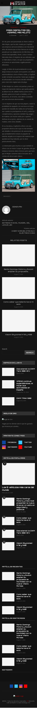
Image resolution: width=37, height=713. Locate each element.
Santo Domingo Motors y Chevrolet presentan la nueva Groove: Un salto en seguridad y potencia (25, 504)
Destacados (14, 27)
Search (4, 349)
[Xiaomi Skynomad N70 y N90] (18, 321)
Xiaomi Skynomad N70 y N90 (18, 335)
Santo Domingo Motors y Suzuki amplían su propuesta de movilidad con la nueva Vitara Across (23, 579)
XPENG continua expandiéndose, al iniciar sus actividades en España (24, 385)
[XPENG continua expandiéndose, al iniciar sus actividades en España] (8, 384)
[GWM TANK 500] (8, 401)
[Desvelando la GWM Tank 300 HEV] (8, 372)
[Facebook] (11, 686)
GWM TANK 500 (23, 398)
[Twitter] (16, 686)
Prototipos (23, 27)
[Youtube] (25, 686)
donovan (13, 35)
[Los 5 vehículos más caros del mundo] (18, 474)
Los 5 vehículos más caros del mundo (18, 488)
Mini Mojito (6, 196)
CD (27, 701)
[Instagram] (21, 686)
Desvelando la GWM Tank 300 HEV (25, 370)
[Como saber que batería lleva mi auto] (18, 288)
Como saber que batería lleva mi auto (23, 520)
